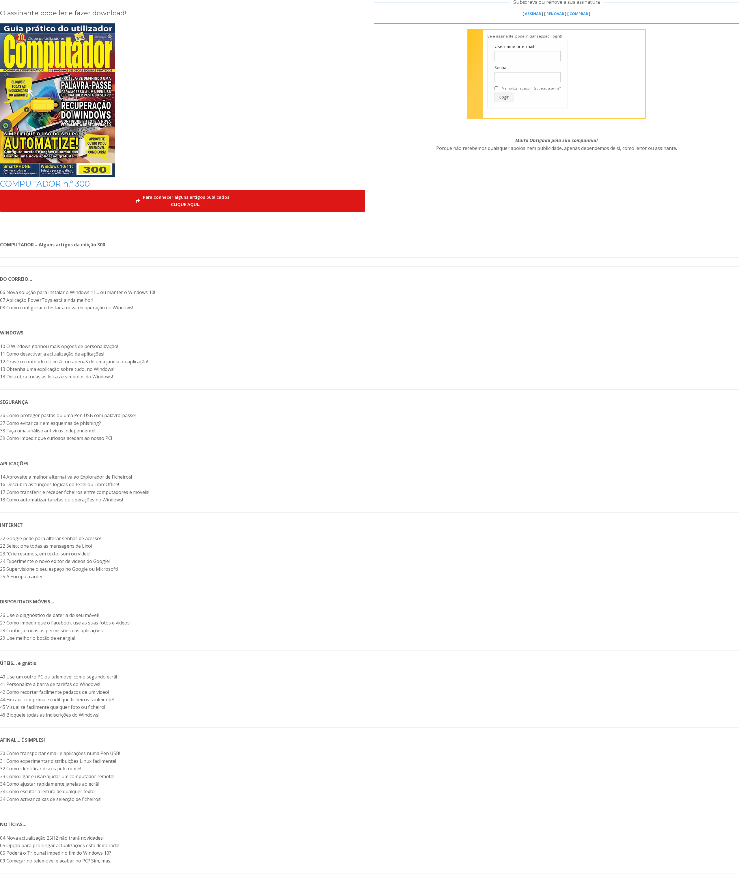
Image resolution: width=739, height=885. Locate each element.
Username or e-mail (514, 46)
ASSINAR (533, 13)
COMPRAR (579, 13)
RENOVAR (555, 13)
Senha (500, 67)
